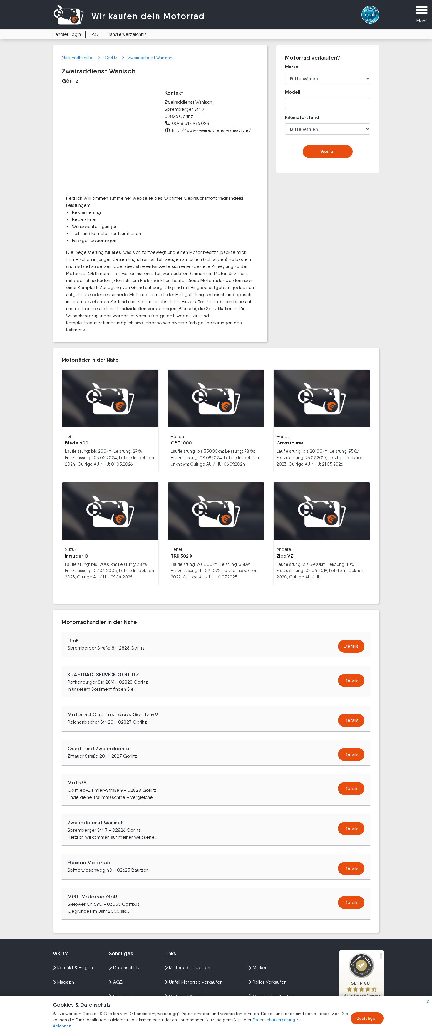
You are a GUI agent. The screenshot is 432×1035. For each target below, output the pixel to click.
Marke (291, 67)
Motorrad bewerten (189, 967)
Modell (292, 92)
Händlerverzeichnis (127, 34)
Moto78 (77, 782)
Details (351, 646)
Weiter (327, 151)
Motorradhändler (78, 57)
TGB (69, 436)
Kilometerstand (298, 117)
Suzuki (71, 549)
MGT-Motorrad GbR (92, 896)
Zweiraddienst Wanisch (150, 57)
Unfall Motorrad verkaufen (195, 982)
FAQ (94, 34)
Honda (177, 436)
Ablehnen (62, 1026)
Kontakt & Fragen (75, 967)
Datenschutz (126, 967)
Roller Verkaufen (270, 982)
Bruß (73, 640)
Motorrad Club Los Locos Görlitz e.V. (113, 714)
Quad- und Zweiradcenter (99, 748)
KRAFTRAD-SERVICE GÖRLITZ (103, 674)
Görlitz (111, 57)
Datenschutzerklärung (274, 1019)
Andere (284, 549)
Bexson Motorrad (89, 862)
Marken (260, 967)
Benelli (177, 549)
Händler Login (67, 34)
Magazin (65, 982)
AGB (118, 982)
